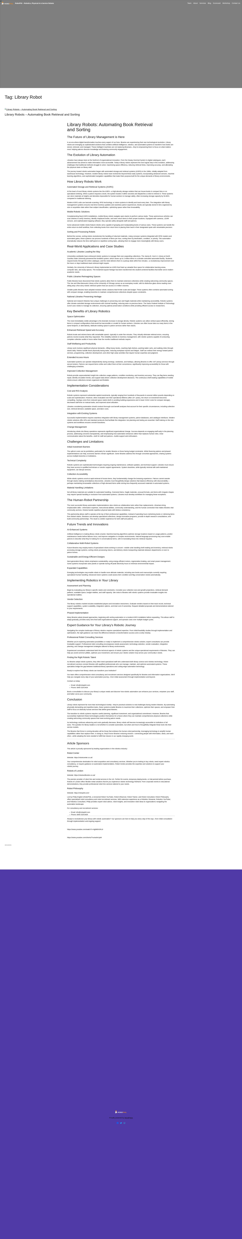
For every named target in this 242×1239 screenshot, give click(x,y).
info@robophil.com (83, 685)
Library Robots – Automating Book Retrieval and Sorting (42, 114)
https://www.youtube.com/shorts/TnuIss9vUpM (84, 837)
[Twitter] (121, 1123)
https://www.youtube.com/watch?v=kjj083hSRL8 (85, 829)
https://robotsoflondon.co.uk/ (84, 775)
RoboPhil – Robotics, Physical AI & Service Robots (34, 3)
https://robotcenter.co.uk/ (83, 757)
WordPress (128, 1118)
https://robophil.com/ (81, 793)
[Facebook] (117, 1123)
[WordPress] (124, 1123)
